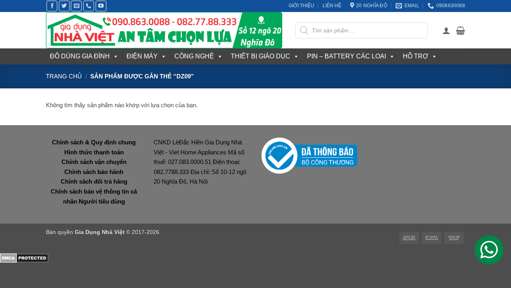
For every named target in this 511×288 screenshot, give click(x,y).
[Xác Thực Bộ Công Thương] (309, 155)
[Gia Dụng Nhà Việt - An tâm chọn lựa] (164, 30)
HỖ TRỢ (415, 56)
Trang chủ (64, 76)
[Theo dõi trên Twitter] (64, 6)
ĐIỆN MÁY (142, 56)
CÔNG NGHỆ (194, 56)
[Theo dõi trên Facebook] (51, 6)
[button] (446, 30)
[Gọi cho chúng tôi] (88, 6)
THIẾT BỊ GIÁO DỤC (260, 56)
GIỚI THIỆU (301, 5)
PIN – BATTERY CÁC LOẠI (346, 56)
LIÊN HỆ (332, 5)
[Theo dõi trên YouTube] (101, 6)
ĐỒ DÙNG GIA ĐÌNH (80, 56)
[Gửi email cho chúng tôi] (76, 6)
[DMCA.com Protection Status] (24, 257)
